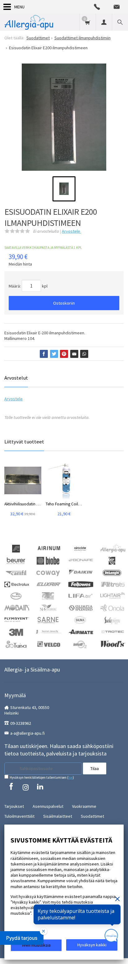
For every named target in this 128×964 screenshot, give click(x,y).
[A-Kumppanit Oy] (16, 548)
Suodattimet (92, 816)
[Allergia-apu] (112, 548)
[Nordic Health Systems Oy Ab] (48, 607)
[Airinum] (48, 548)
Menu (19, 7)
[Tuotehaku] (120, 22)
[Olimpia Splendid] (80, 607)
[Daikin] (80, 571)
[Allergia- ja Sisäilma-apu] (28, 22)
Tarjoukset (14, 806)
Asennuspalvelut (48, 806)
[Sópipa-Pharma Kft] (111, 620)
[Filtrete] (112, 584)
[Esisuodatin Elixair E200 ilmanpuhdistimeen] (64, 119)
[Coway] (48, 572)
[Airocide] (80, 548)
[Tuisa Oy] (16, 644)
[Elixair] (48, 584)
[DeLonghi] (112, 572)
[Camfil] (16, 572)
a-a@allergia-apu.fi (27, 733)
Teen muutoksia (36, 945)
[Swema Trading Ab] (80, 631)
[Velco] (48, 643)
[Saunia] (80, 620)
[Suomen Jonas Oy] (48, 631)
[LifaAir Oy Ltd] (80, 595)
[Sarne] (48, 620)
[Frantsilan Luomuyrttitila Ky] (16, 595)
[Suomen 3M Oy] (16, 632)
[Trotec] (112, 631)
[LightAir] (112, 595)
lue (70, 777)
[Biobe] (48, 560)
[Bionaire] (80, 559)
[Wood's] (112, 643)
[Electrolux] (16, 584)
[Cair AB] (112, 560)
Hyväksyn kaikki (92, 945)
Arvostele (71, 231)
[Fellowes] (80, 584)
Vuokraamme (84, 806)
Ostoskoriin (64, 303)
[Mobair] (16, 607)
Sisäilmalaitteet (57, 816)
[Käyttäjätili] (104, 22)
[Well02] (80, 644)
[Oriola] (112, 607)
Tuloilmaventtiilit (19, 816)
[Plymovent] (16, 619)
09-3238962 (20, 723)
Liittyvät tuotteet (24, 441)
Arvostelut (16, 377)
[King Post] (48, 595)
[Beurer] (16, 560)
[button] (21, 938)
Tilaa (94, 768)
